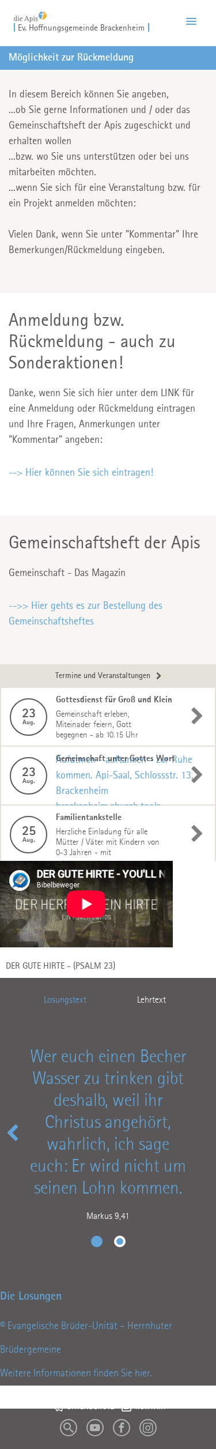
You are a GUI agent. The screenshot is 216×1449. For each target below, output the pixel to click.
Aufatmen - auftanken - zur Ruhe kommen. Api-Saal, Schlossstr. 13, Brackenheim (125, 775)
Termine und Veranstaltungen (102, 676)
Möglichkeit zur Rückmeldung (71, 57)
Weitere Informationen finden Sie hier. (75, 1373)
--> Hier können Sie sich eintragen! (81, 473)
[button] (191, 22)
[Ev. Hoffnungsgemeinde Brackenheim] (30, 13)
